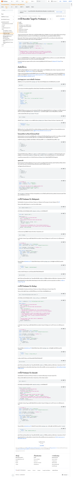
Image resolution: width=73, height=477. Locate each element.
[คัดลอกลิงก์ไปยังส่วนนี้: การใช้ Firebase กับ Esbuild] (38, 373)
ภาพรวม (2, 6)
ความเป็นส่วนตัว (22, 474)
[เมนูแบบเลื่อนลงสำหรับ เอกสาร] (29, 1)
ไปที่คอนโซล (65, 1)
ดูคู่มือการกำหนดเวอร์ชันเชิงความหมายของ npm (42, 130)
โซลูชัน (23, 1)
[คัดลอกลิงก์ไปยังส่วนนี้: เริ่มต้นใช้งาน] (27, 67)
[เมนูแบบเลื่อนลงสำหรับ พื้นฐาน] (9, 7)
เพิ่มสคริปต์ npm (27, 261)
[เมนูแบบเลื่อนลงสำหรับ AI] (13, 7)
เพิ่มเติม (32, 1)
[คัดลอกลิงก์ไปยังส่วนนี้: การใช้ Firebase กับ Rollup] (38, 286)
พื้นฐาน (6, 6)
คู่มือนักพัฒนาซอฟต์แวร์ (19, 457)
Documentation (5, 4)
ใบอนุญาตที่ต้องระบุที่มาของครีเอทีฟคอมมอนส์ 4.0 (33, 447)
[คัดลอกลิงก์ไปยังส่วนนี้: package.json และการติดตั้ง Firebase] (41, 79)
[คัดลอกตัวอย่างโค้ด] (65, 42)
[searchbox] (7, 10)
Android (29, 470)
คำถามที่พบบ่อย (54, 466)
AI (11, 6)
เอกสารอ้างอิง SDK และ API (20, 459)
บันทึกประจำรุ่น (54, 462)
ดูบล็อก (35, 457)
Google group (54, 460)
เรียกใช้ (17, 1)
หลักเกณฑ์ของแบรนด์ (55, 464)
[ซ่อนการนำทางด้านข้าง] (13, 475)
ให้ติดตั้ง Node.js (29, 71)
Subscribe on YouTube (37, 462)
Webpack (54, 61)
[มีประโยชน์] (63, 16)
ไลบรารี (17, 462)
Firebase (19, 16)
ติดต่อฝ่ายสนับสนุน (55, 457)
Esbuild (19, 62)
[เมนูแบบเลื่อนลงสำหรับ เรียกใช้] (19, 1)
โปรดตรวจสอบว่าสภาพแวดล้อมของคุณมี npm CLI (36, 74)
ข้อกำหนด (17, 474)
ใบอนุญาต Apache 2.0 (53, 447)
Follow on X (36, 460)
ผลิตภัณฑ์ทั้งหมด (55, 470)
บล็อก (60, 1)
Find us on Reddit (37, 459)
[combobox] (41, 1)
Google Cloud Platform (46, 470)
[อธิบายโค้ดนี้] (61, 42)
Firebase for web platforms (18, 4)
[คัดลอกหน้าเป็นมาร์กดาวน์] (51, 19)
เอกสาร (27, 1)
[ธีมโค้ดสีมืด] (63, 42)
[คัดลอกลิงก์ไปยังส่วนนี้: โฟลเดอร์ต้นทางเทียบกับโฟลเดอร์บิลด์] (40, 134)
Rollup (59, 61)
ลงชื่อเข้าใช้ (70, 1)
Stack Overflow (54, 459)
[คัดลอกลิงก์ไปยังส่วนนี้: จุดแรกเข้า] (24, 160)
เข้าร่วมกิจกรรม (36, 464)
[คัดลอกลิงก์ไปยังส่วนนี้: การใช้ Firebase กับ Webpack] (40, 199)
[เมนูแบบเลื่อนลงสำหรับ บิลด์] (13, 1)
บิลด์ (11, 1)
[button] (6, 16)
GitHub (17, 464)
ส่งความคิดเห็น (62, 18)
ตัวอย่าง (32, 6)
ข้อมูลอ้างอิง (27, 6)
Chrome (34, 470)
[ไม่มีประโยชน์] (65, 16)
